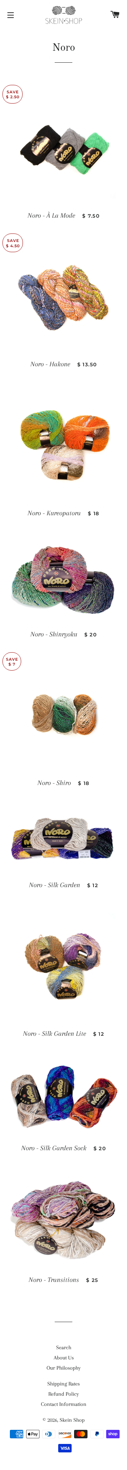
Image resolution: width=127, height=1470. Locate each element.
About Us (64, 1357)
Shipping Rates (63, 1384)
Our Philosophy (64, 1368)
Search (63, 1347)
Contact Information (63, 1404)
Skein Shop (72, 1420)
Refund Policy (63, 1394)
